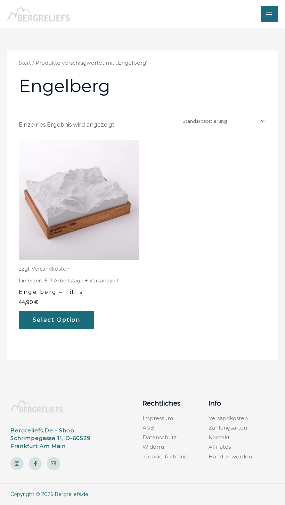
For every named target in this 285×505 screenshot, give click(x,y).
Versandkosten (51, 269)
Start (25, 63)
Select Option (56, 319)
